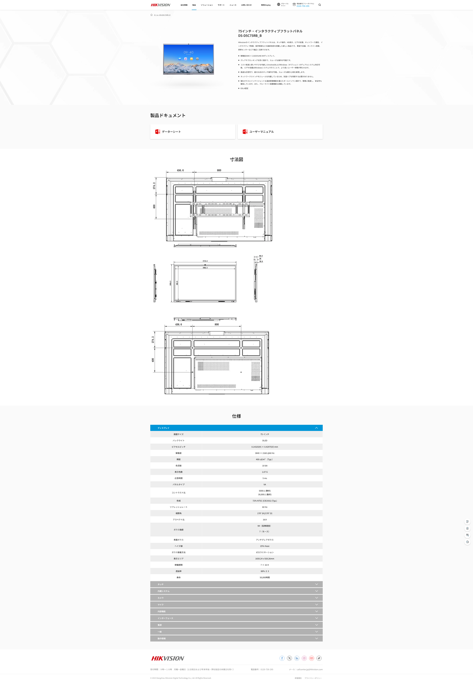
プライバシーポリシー (313, 678)
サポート (221, 5)
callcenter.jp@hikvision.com (310, 669)
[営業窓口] (467, 521)
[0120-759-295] (467, 542)
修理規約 (298, 678)
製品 (194, 5)
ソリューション (207, 5)
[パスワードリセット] (467, 535)
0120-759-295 (303, 5)
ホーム (156, 15)
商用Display (266, 5)
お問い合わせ (246, 5)
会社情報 (184, 5)
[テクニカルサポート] (467, 528)
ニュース (233, 5)
